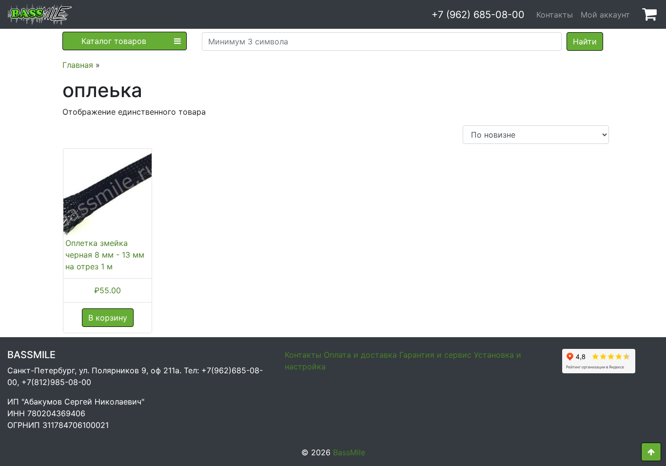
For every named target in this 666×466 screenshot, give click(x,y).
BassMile (349, 452)
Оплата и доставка (360, 355)
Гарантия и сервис (435, 355)
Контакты (554, 15)
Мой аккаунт (605, 15)
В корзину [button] (107, 318)
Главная (77, 65)
